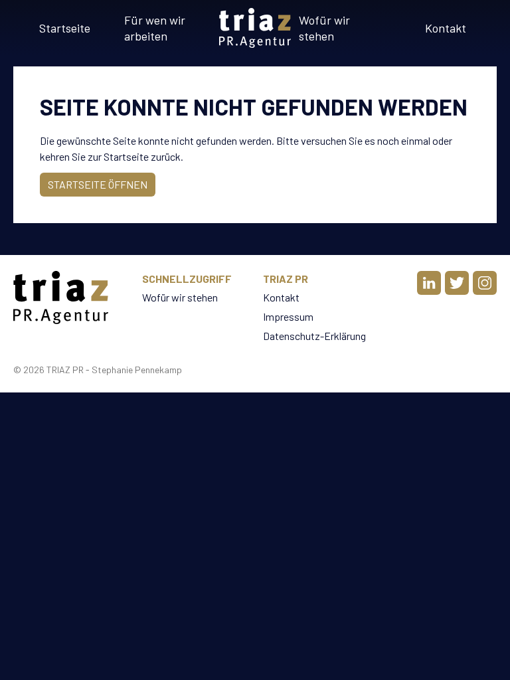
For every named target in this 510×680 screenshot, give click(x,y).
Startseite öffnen (97, 184)
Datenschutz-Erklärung (314, 335)
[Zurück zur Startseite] (255, 28)
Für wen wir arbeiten (154, 28)
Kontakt (445, 28)
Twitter (457, 283)
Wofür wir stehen (324, 28)
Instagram (485, 283)
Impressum (288, 316)
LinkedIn (429, 283)
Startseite (64, 28)
